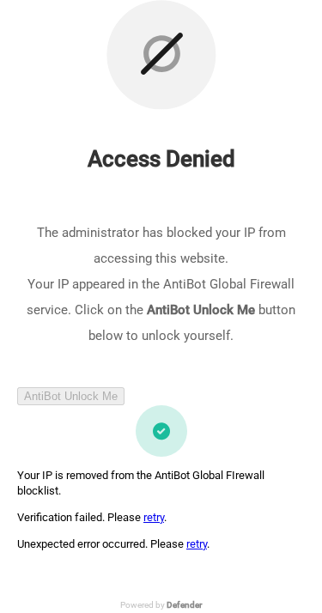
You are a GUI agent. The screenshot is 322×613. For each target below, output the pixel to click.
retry (153, 517)
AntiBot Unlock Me (71, 396)
